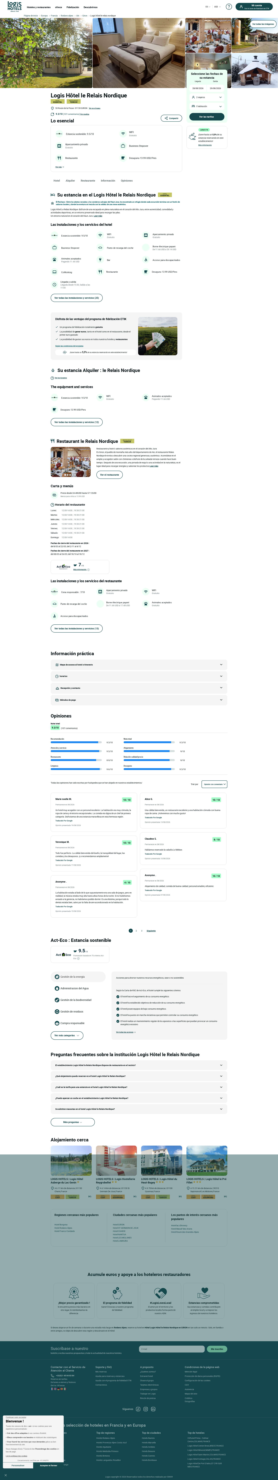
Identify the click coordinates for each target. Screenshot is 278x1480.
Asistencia (189, 1389)
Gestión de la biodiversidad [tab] (76, 1000)
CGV (187, 1384)
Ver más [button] (58, 167)
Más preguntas (71, 1122)
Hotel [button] (57, 180)
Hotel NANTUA (119, 1234)
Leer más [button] (98, 215)
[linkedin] (153, 1409)
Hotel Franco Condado (64, 1231)
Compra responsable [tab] (73, 1023)
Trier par (194, 784)
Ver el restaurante (109, 474)
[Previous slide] (54, 462)
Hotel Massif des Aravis (181, 1228)
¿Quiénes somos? (148, 1371)
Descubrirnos (90, 7)
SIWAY (170, 1476)
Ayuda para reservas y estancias (110, 1376)
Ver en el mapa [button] (94, 108)
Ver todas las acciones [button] (124, 1032)
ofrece (58, 7)
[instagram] (145, 1409)
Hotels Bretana (103, 1455)
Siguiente (148, 930)
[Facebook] (138, 1409)
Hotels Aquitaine (103, 1446)
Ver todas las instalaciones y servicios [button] (76, 297)
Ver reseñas (84, 114)
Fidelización (73, 7)
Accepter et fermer (48, 1465)
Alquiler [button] (70, 180)
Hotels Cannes (148, 1455)
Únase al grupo (147, 1380)
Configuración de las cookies (197, 1380)
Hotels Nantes (148, 1438)
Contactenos (101, 1384)
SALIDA (215, 81)
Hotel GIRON (118, 1224)
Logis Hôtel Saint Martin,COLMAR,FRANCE (207, 1454)
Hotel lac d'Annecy (179, 1225)
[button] (5, 1475)
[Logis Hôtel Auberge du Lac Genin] (71, 1160)
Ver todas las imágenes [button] (263, 24)
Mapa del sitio (191, 1393)
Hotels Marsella (149, 1442)
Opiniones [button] (127, 180)
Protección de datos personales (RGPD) (202, 1376)
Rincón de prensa (148, 1398)
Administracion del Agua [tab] (75, 988)
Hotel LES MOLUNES (122, 1237)
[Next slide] (86, 462)
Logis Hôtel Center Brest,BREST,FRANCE (206, 1445)
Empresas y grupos (148, 1389)
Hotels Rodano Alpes (105, 1438)
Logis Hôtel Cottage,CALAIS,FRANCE (204, 1459)
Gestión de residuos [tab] (72, 1011)
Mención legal (191, 1371)
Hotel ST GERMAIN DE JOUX (125, 1228)
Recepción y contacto (70, 688)
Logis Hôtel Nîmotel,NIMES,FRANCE (204, 1450)
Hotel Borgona (60, 1224)
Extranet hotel (146, 1376)
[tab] (65, 475)
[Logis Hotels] (14, 6)
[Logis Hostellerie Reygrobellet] (116, 1160)
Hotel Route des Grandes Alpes (185, 1232)
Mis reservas (101, 1371)
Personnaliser (18, 1465)
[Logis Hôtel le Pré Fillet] (206, 1160)
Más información (80, 569)
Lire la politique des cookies (16, 1456)
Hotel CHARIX (119, 1231)
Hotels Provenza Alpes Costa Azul (111, 1442)
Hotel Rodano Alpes (63, 1228)
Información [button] (108, 180)
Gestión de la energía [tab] (73, 976)
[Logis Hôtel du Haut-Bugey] (161, 1160)
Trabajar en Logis (148, 1393)
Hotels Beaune (148, 1451)
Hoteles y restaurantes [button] (39, 7)
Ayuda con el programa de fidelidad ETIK (113, 1380)
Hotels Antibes (148, 1446)
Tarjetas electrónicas (149, 1384)
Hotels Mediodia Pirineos (107, 1451)
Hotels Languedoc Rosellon (108, 1460)
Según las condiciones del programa (69, 346)
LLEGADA (198, 81)
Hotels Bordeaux (149, 1460)
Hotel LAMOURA (120, 1240)
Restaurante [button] (88, 180)
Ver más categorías (64, 1035)
